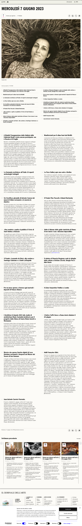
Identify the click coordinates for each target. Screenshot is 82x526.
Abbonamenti (75, 502)
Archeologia (29, 504)
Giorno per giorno (10, 15)
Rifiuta (68, 517)
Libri (44, 502)
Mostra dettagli (67, 523)
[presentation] (1, 443)
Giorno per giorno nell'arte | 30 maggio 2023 (51, 460)
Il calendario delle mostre (62, 502)
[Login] (7, 2)
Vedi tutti (78, 438)
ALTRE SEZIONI (46, 500)
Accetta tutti (68, 509)
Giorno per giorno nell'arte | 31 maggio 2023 (32, 460)
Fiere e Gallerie (37, 503)
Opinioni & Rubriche (48, 505)
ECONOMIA (37, 500)
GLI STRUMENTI (59, 500)
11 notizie (12, 464)
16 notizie (68, 464)
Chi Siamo (74, 500)
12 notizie (31, 464)
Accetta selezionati (68, 513)
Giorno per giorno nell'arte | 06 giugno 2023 (69, 460)
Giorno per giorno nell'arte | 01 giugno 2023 (13, 460)
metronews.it (55, 252)
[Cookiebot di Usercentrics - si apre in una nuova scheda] (8, 523)
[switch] (36, 523)
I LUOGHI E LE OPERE (29, 501)
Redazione (7, 464)
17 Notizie (19, 15)
